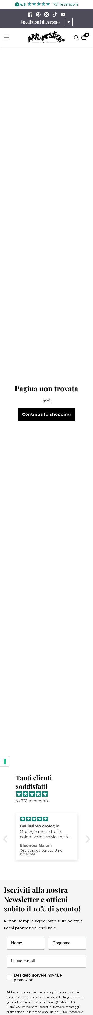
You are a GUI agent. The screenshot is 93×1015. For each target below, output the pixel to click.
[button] (6, 839)
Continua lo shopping (46, 414)
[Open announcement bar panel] (69, 22)
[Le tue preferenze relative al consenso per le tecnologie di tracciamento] (5, 761)
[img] (49, 793)
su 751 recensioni (32, 800)
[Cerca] (77, 37)
